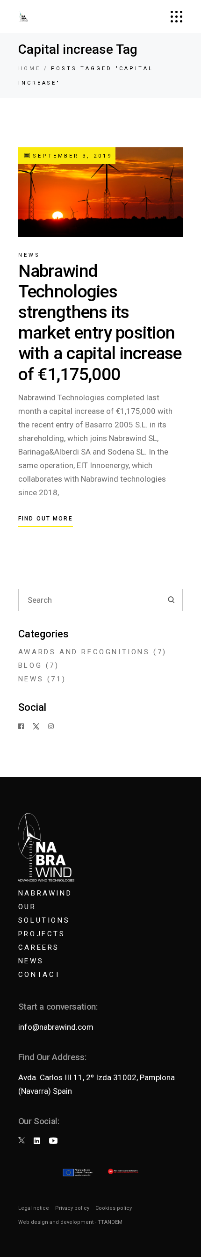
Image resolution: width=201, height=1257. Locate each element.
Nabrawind (45, 893)
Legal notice (33, 1208)
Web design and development (55, 1222)
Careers (38, 947)
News (29, 255)
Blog (30, 665)
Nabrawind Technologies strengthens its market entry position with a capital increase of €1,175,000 (100, 322)
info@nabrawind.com (55, 1027)
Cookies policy (113, 1208)
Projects (41, 934)
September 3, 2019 (70, 156)
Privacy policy (72, 1208)
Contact (39, 974)
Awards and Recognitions (84, 652)
